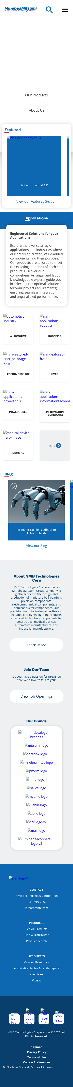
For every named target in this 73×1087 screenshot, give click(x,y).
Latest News (36, 974)
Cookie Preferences (36, 1062)
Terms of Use (36, 1057)
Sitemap (36, 1047)
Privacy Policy (36, 1052)
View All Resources (36, 962)
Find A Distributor (37, 935)
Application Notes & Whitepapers (36, 968)
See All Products (36, 929)
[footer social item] (14, 1018)
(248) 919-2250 (36, 902)
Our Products (36, 95)
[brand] (36, 734)
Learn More (36, 644)
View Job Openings (36, 696)
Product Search (36, 941)
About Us (36, 110)
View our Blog (36, 546)
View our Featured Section (36, 201)
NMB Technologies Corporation (36, 896)
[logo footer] (19, 878)
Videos (36, 980)
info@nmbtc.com (36, 908)
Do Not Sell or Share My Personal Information (28, 1067)
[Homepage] (22, 9)
